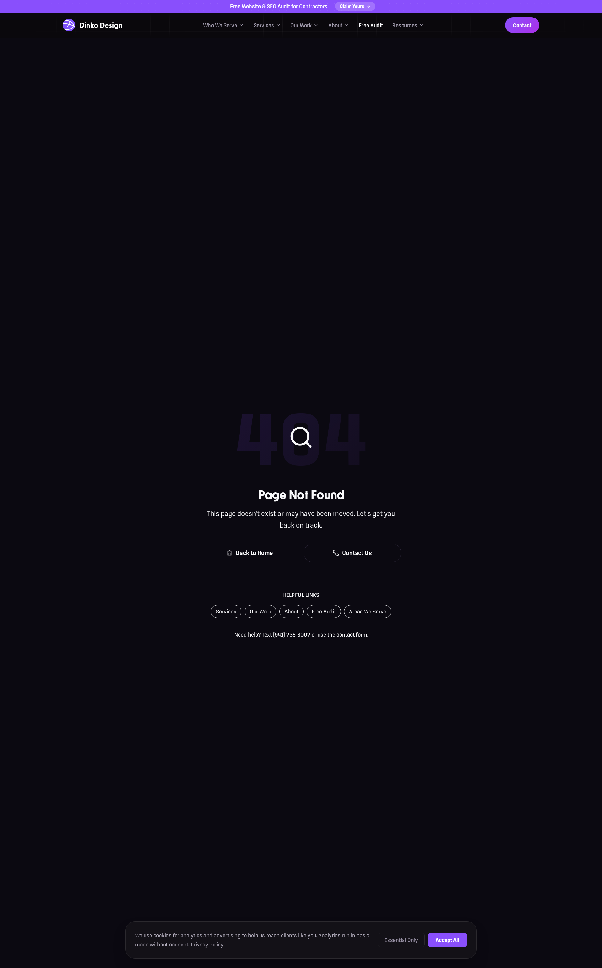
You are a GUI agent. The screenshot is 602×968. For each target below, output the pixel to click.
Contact (522, 25)
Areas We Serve (367, 611)
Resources (404, 25)
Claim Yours (352, 6)
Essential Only (401, 940)
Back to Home (254, 552)
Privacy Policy (207, 944)
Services (264, 25)
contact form (351, 635)
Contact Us (357, 552)
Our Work (301, 25)
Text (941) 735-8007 (286, 635)
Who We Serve (220, 25)
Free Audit (371, 25)
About (335, 25)
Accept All (447, 940)
